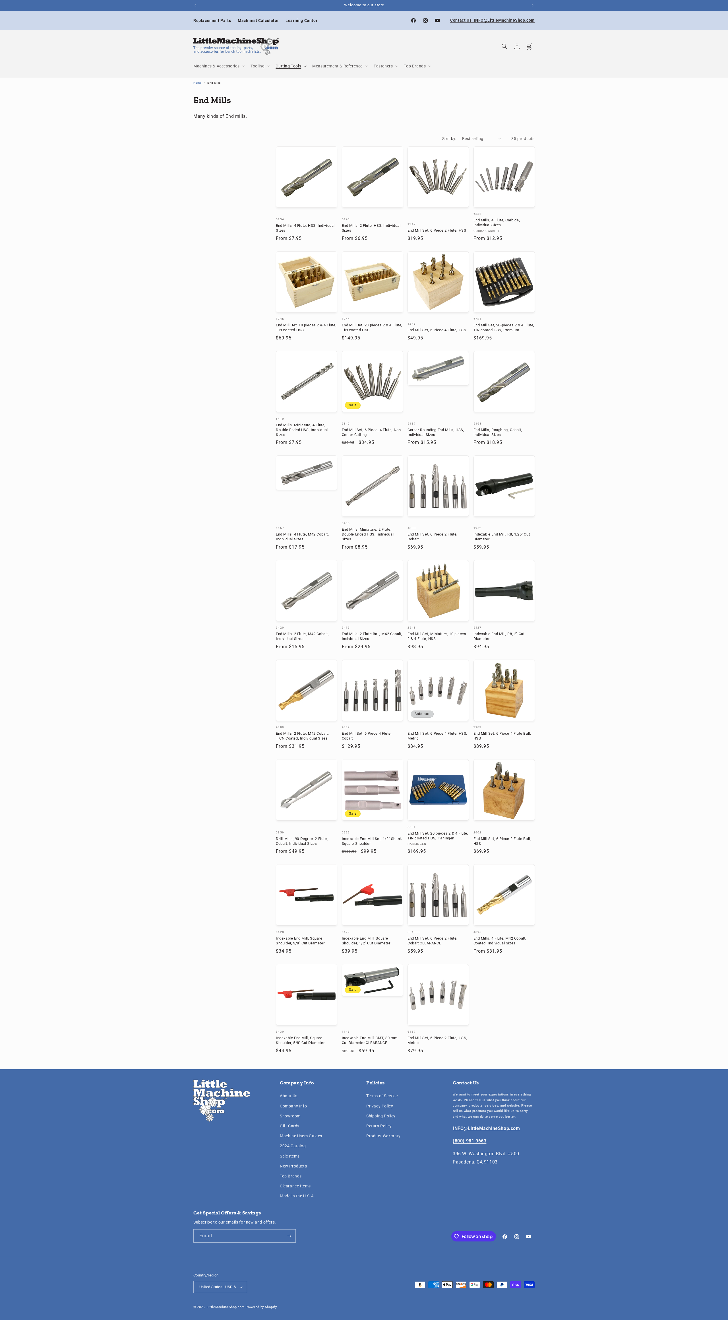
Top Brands (291, 1176)
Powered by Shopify (261, 1307)
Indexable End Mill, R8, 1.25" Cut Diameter (501, 536)
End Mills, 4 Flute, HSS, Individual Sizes (305, 227)
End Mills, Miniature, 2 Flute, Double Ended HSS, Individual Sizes (368, 534)
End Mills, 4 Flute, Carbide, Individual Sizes (496, 222)
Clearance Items (295, 1186)
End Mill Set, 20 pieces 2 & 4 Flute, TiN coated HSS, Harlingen (438, 835)
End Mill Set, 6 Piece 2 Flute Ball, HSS (502, 841)
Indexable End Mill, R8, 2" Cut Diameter (499, 636)
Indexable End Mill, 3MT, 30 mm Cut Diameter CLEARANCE (370, 1040)
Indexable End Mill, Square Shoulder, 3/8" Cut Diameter (300, 940)
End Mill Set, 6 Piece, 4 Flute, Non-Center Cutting (372, 432)
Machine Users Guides (301, 1136)
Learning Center (301, 20)
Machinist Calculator (258, 20)
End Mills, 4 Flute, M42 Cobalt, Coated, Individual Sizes (500, 940)
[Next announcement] (532, 5)
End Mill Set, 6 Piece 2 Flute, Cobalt (433, 536)
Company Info (293, 1106)
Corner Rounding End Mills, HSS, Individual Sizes (436, 432)
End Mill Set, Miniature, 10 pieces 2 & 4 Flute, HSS (437, 636)
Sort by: (449, 138)
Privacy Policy (379, 1106)
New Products (293, 1166)
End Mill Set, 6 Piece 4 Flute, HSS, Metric (437, 735)
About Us (288, 1096)
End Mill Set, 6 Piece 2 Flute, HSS (437, 230)
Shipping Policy (381, 1116)
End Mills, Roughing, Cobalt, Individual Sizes (497, 432)
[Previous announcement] (195, 5)
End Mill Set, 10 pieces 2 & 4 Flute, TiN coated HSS (306, 327)
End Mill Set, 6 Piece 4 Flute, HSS (437, 330)
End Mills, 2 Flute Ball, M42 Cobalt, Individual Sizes (372, 636)
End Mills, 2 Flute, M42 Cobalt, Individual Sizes (302, 636)
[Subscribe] (289, 1236)
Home (197, 82)
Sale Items (290, 1156)
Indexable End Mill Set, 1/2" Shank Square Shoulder (372, 841)
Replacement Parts (212, 20)
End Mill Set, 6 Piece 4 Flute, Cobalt (367, 735)
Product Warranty (383, 1136)
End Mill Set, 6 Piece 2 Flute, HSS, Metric (437, 1040)
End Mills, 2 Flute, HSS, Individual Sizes (371, 227)
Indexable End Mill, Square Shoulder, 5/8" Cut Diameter (300, 1040)
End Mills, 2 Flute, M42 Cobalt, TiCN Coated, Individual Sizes (302, 735)
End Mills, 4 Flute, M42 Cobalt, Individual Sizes (302, 536)
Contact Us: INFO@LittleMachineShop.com (492, 20)
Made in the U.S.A (297, 1196)
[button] (218, 66)
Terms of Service (382, 1096)
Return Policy (379, 1126)
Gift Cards (289, 1126)
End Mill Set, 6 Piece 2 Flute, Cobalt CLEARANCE (433, 940)
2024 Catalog (293, 1146)
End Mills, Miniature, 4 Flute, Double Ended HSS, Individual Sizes (302, 430)
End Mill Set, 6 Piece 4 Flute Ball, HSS (502, 735)
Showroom (290, 1116)
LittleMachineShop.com (226, 1307)
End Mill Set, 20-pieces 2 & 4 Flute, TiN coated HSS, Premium (504, 327)
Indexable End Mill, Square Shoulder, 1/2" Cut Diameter (366, 940)
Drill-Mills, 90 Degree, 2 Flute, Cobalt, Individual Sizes (302, 841)
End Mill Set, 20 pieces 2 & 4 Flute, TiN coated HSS (372, 327)
